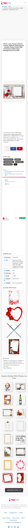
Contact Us (9, 368)
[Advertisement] (14, 26)
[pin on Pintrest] (10, 383)
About (5, 512)
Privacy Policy (15, 518)
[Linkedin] (18, 527)
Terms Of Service (6, 518)
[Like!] (8, 149)
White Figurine (19, 161)
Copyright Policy (13, 512)
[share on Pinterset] (20, 148)
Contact (21, 512)
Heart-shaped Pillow (9, 161)
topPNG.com (18, 522)
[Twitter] (9, 527)
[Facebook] (13, 148)
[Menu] (25, 2)
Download (23, 218)
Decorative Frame (8, 159)
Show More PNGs (13, 490)
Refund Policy (13, 520)
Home (5, 6)
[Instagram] (15, 527)
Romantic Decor (8, 164)
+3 (15, 164)
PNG (9, 6)
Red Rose (18, 159)
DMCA (23, 518)
